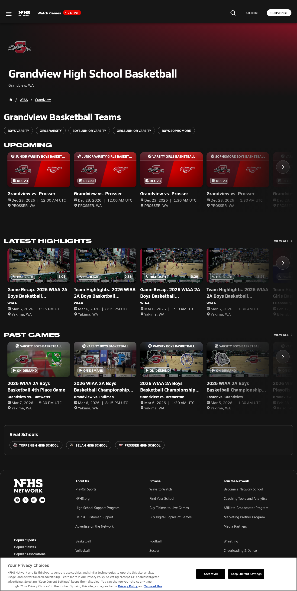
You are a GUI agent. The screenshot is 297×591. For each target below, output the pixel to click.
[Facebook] (17, 500)
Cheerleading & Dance (240, 550)
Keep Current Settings (246, 574)
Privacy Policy (128, 586)
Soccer (154, 550)
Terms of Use (153, 586)
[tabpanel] (179, 550)
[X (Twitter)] (26, 500)
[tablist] (37, 546)
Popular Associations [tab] (29, 553)
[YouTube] (42, 500)
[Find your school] (233, 13)
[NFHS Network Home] (24, 13)
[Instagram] (34, 500)
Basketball (83, 541)
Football (155, 541)
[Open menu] (9, 14)
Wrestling (231, 541)
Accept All (211, 574)
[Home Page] (10, 99)
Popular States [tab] (25, 547)
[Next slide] (283, 167)
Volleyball (82, 550)
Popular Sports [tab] (25, 540)
